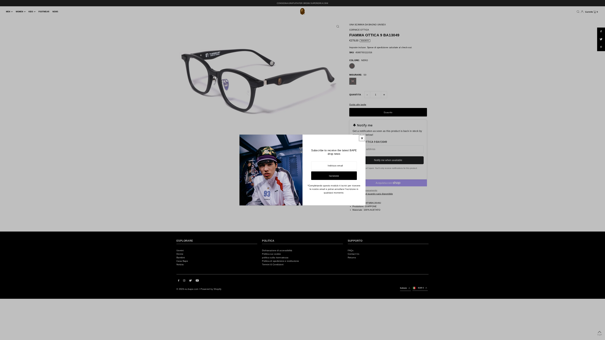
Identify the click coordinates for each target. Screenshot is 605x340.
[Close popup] (362, 138)
